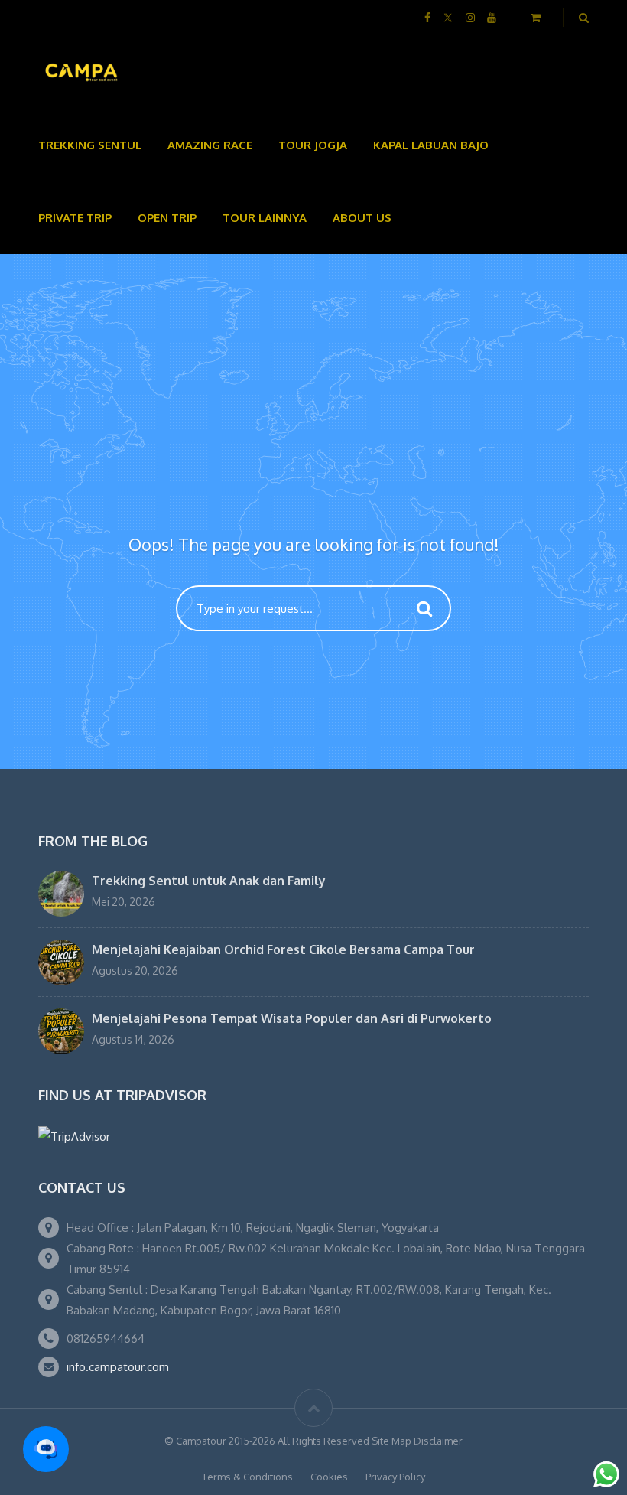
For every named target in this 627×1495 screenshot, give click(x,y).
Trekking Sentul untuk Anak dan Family (209, 880)
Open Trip (167, 217)
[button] (46, 1449)
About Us (362, 217)
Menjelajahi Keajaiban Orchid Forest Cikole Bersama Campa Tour (283, 949)
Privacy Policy (395, 1477)
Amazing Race (209, 145)
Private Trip (75, 217)
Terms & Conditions (247, 1477)
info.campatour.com (118, 1367)
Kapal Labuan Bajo (431, 145)
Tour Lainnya (265, 217)
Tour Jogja (312, 145)
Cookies (329, 1477)
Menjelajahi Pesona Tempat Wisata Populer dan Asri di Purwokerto (292, 1018)
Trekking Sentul (89, 145)
